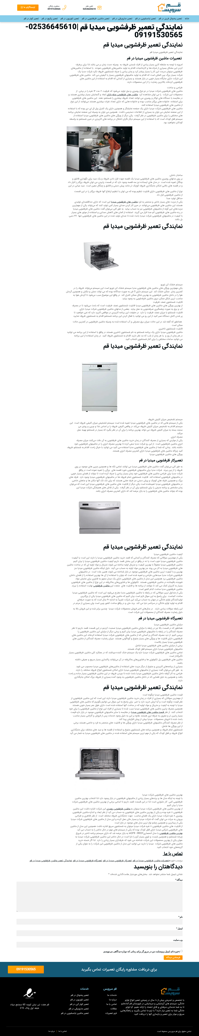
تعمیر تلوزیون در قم (70, 18)
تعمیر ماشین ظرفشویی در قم (95, 18)
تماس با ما (173, 853)
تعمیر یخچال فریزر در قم (170, 18)
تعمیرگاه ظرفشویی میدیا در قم (87, 860)
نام (180, 917)
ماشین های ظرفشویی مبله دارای (122, 94)
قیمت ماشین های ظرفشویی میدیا (147, 712)
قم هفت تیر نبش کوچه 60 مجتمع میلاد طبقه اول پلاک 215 (29, 1006)
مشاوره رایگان (54, 6)
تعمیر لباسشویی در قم (145, 18)
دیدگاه (179, 880)
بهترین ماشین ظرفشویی (171, 833)
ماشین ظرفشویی (101, 586)
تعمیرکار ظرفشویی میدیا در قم (117, 860)
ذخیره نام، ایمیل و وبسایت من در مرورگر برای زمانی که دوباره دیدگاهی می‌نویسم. (141, 951)
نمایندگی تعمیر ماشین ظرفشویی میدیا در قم (51, 860)
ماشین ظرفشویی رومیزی (118, 809)
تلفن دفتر (89, 6)
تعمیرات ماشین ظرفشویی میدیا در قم (151, 860)
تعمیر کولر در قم (31, 18)
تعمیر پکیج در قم (50, 18)
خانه (187, 18)
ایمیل (179, 928)
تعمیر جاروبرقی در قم (122, 18)
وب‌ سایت (178, 940)
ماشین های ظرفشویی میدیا (124, 202)
